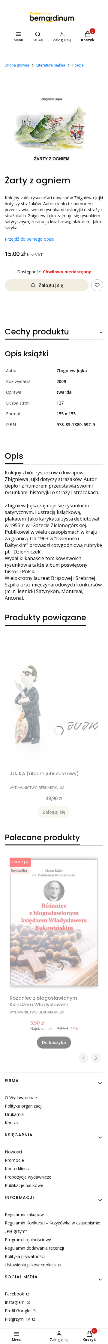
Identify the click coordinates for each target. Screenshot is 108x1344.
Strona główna (17, 65)
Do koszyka (54, 1042)
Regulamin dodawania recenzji (34, 1248)
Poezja (78, 65)
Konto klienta (18, 1168)
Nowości (13, 1152)
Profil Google (18, 1310)
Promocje (14, 1160)
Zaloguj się (50, 285)
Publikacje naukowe (24, 1185)
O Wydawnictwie (21, 1097)
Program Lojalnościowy (28, 1239)
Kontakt (12, 1123)
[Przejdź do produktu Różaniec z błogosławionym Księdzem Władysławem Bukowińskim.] (54, 922)
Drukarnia (14, 1114)
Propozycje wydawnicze (28, 1177)
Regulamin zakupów (24, 1214)
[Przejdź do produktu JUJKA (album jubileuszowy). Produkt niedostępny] (54, 698)
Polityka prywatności (25, 1256)
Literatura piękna (50, 65)
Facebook (15, 1294)
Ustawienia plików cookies (31, 1265)
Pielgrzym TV (18, 1319)
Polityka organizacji (23, 1106)
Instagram (15, 1302)
